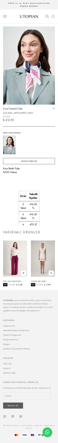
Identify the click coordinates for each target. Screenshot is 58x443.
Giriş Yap (7, 363)
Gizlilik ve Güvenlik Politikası (16, 348)
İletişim (6, 344)
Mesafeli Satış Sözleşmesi (16, 330)
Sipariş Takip (9, 372)
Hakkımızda (9, 325)
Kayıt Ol (7, 368)
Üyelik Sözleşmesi (12, 335)
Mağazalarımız (10, 339)
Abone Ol (13, 405)
